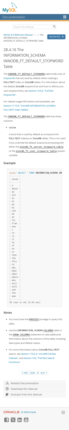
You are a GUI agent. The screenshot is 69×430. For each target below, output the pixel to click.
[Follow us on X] (13, 421)
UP (38, 373)
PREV (25, 373)
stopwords (9, 78)
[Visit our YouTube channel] (26, 421)
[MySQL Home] (10, 7)
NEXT (43, 373)
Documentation (13, 17)
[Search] (54, 27)
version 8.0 (55, 36)
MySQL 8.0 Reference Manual (18, 35)
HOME (32, 373)
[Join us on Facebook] (6, 421)
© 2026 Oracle (28, 412)
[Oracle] (12, 412)
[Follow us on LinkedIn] (19, 421)
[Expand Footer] (63, 413)
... (36, 35)
